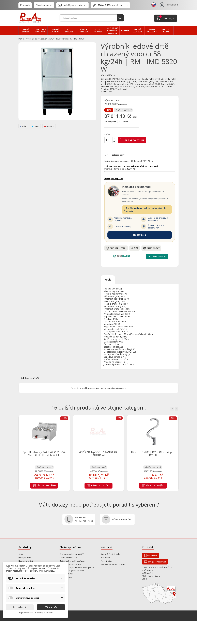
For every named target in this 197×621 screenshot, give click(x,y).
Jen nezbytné (19, 607)
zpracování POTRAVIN (40, 30)
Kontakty (25, 5)
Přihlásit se (105, 557)
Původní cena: (111, 100)
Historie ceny (117, 155)
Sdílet (24, 126)
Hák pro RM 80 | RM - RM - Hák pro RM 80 (153, 453)
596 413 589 (104, 5)
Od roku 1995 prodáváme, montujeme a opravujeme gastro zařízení (77, 569)
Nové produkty (24, 557)
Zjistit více (138, 235)
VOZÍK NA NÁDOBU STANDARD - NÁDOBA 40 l (98, 453)
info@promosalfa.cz (74, 5)
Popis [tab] (107, 279)
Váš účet (106, 547)
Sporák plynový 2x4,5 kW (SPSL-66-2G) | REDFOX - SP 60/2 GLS (44, 453)
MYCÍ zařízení (69, 30)
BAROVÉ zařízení (137, 30)
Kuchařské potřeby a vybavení (112, 30)
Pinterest (50, 126)
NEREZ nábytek (98, 30)
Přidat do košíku (134, 140)
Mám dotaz (151, 248)
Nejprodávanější (25, 561)
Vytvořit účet (106, 561)
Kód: (103, 75)
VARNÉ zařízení (25, 30)
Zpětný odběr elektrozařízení (72, 561)
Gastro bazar (166, 30)
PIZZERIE (125, 30)
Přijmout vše (51, 607)
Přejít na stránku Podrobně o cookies (35, 612)
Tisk (136, 248)
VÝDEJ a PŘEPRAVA (83, 30)
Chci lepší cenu (118, 248)
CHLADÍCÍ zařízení (54, 30)
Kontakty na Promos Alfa (70, 564)
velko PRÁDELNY (152, 30)
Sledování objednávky (110, 554)
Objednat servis (44, 5)
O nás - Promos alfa (68, 557)
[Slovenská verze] (154, 4)
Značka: (104, 91)
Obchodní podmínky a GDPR (72, 554)
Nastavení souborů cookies (113, 564)
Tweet (36, 126)
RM (110, 91)
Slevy (20, 554)
